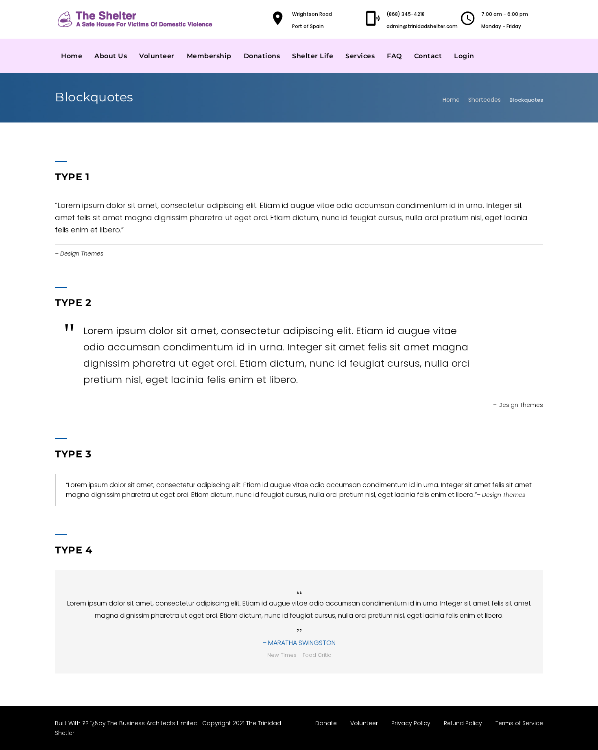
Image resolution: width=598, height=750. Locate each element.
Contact (428, 56)
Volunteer (157, 56)
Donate (326, 723)
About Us (110, 56)
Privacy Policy (410, 723)
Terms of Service (519, 723)
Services (360, 56)
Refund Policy (463, 723)
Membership (209, 56)
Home (71, 56)
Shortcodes (484, 100)
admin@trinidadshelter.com (422, 26)
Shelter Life (312, 56)
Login (464, 56)
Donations (262, 56)
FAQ (394, 56)
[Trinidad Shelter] (136, 19)
